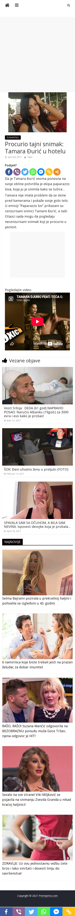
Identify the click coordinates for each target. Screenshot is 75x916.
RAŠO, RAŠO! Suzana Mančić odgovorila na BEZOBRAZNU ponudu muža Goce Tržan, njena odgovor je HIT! (35, 731)
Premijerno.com (48, 895)
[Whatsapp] (33, 172)
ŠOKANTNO (13, 137)
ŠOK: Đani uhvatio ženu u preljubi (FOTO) (36, 469)
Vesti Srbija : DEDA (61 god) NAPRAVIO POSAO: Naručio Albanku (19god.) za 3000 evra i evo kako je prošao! (36, 412)
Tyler (30, 157)
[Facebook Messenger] (41, 172)
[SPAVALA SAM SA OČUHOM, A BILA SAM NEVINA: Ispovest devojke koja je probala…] (37, 484)
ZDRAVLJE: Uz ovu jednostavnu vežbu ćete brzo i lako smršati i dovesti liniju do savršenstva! (34, 868)
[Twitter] (25, 172)
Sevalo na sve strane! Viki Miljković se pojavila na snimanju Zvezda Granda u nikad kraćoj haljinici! (36, 799)
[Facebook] (9, 172)
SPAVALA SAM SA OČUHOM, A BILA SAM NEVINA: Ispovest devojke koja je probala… (37, 524)
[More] (57, 172)
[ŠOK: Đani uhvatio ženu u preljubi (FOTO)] (37, 430)
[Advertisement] (37, 54)
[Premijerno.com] (7, 5)
